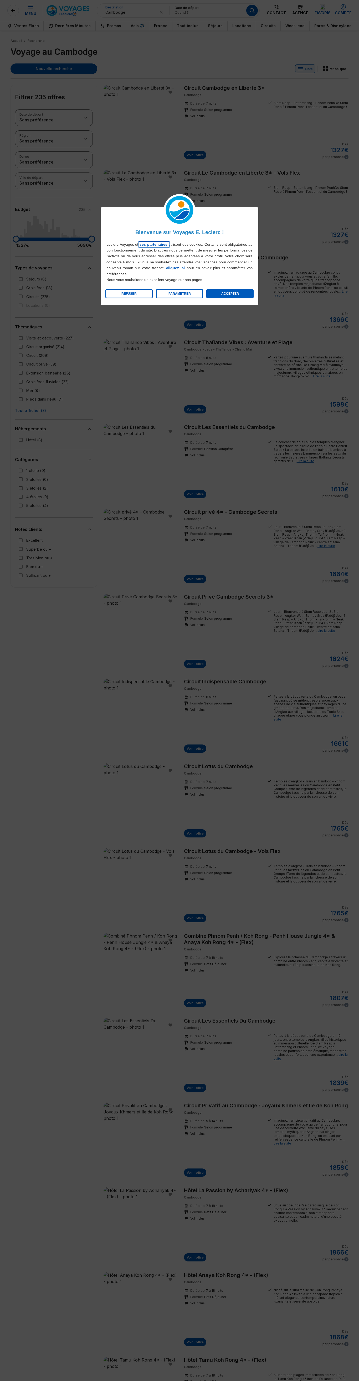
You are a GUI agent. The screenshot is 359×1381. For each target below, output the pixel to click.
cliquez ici (175, 268)
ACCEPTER (230, 293)
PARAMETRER (179, 293)
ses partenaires (154, 244)
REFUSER (129, 293)
